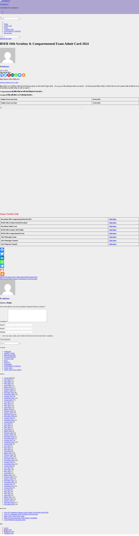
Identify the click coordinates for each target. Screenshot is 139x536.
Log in (6, 528)
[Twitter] (5, 75)
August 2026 (8, 378)
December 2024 (9, 414)
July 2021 (7, 490)
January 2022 (8, 479)
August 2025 (8, 400)
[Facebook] (2, 75)
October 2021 (8, 484)
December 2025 (9, 392)
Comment (4, 321)
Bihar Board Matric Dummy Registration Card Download (18, 279)
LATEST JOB (8, 29)
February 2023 (9, 455)
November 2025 (9, 394)
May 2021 (7, 493)
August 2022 (8, 466)
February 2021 (9, 499)
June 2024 (7, 425)
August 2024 (8, 422)
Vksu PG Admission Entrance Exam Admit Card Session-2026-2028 (26, 512)
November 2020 (9, 504)
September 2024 (9, 420)
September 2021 (9, 486)
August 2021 (8, 488)
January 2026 (8, 391)
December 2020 (9, 502)
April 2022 (7, 473)
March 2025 (8, 409)
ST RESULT (4, 4)
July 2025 (7, 402)
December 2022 (9, 458)
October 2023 (8, 440)
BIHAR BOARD (5, 39)
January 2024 (8, 435)
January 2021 (8, 501)
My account (8, 33)
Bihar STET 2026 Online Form (14, 516)
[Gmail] (2, 270)
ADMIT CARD (9, 353)
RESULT (7, 362)
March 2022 (8, 475)
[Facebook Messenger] (19, 75)
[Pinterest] (9, 75)
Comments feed (9, 531)
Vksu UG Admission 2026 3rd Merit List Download (21, 514)
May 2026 (7, 383)
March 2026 (8, 387)
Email (2, 328)
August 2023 (8, 444)
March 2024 (8, 431)
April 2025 (7, 407)
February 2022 (9, 477)
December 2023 (9, 436)
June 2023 (7, 447)
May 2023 (7, 449)
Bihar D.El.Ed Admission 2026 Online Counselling (20, 518)
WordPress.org (9, 533)
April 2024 (7, 429)
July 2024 (7, 424)
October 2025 (8, 396)
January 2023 (8, 457)
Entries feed (8, 530)
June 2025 (7, 403)
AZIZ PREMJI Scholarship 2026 (14, 520)
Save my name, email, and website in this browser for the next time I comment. (27, 336)
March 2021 (8, 497)
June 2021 (7, 491)
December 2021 (9, 480)
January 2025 (8, 413)
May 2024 (7, 427)
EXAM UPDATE (10, 357)
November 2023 (9, 438)
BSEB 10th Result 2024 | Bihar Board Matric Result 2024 (18, 277)
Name (2, 325)
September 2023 (9, 442)
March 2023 (8, 453)
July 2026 (7, 380)
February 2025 (9, 411)
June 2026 (7, 381)
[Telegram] (2, 266)
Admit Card (8, 26)
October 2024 (8, 418)
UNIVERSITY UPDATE (12, 31)
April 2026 (7, 385)
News (6, 27)
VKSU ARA (8, 368)
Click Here (112, 219)
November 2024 (9, 416)
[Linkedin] (2, 258)
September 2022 (9, 464)
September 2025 (9, 398)
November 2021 (9, 482)
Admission (7, 351)
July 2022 (7, 468)
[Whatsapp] (16, 75)
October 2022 (8, 462)
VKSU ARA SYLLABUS (12, 370)
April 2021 (7, 495)
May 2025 (7, 405)
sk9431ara (5, 66)
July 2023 (7, 446)
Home (6, 24)
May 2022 (7, 471)
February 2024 (9, 433)
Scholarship (8, 364)
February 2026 (9, 389)
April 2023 (7, 451)
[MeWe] (12, 75)
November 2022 (9, 460)
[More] (23, 75)
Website (2, 332)
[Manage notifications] (5, 530)
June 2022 (7, 469)
